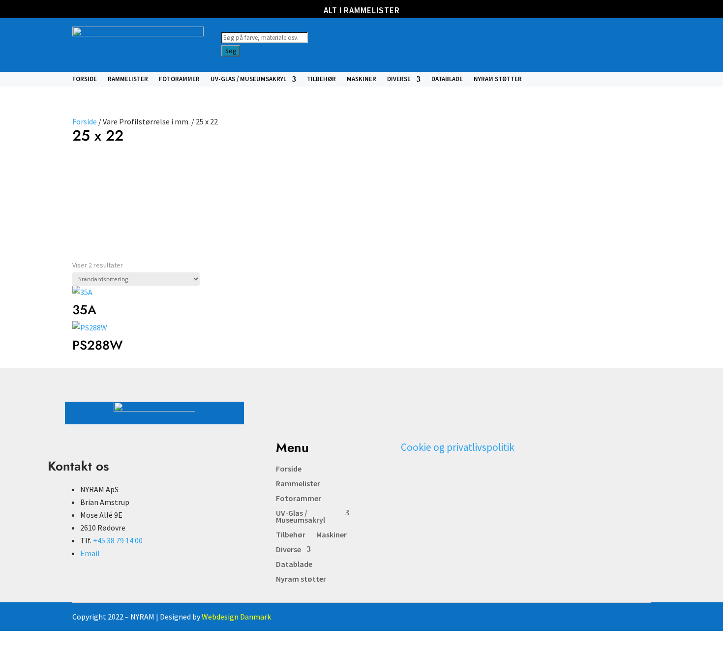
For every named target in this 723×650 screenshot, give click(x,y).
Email (90, 553)
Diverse (399, 79)
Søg (230, 51)
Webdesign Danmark (236, 616)
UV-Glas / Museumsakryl (248, 79)
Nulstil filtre (212, 180)
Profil (138, 170)
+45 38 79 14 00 (118, 540)
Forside (84, 79)
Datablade (447, 79)
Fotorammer (179, 79)
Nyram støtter (498, 79)
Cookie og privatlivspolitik (457, 447)
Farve (85, 170)
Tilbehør (321, 79)
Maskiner (361, 79)
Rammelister (128, 79)
